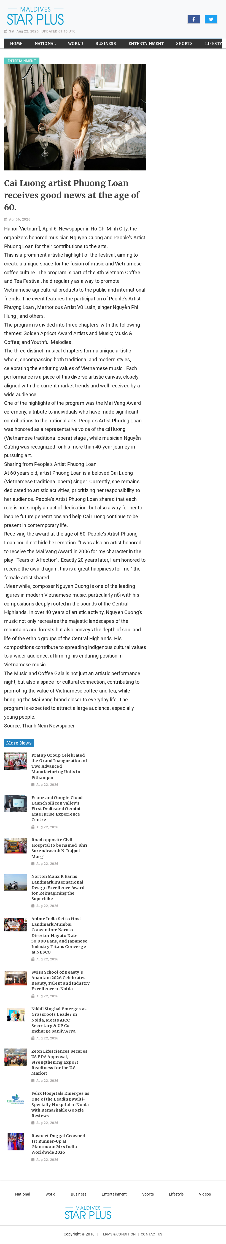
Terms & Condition (118, 1234)
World (50, 1194)
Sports (148, 1194)
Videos (205, 1194)
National (22, 1194)
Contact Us (151, 1234)
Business (79, 1194)
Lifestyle (176, 1194)
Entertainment (114, 1194)
